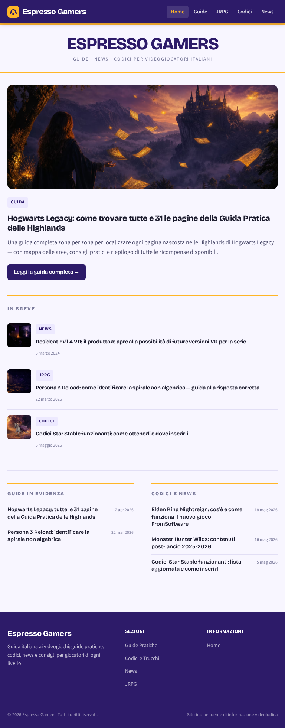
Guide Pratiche (141, 645)
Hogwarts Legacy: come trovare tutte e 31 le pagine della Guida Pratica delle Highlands (138, 223)
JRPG (222, 12)
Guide (200, 12)
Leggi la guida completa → (46, 272)
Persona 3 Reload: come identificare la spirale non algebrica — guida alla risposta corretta (147, 388)
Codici (245, 12)
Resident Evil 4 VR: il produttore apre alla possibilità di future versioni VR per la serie (141, 342)
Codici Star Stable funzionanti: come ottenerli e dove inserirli (112, 434)
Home (177, 12)
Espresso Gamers (54, 11)
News (267, 12)
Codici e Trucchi (142, 658)
